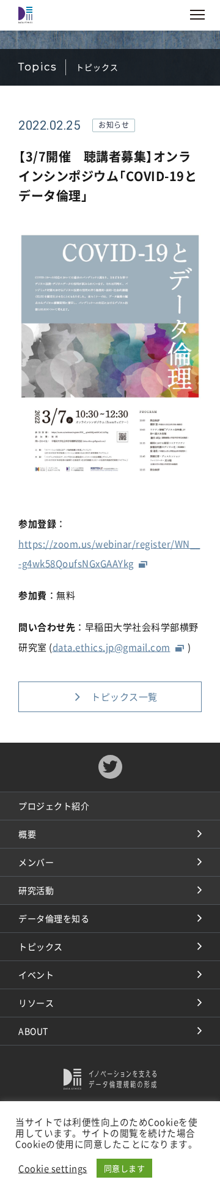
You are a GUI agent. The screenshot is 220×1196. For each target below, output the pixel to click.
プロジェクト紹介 (53, 806)
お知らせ (113, 124)
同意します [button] (124, 1168)
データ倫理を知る (53, 918)
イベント (36, 974)
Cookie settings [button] (52, 1168)
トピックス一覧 (124, 697)
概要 (27, 834)
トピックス (40, 946)
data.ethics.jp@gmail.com (111, 647)
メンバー (36, 862)
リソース (36, 1003)
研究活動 (36, 890)
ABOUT (33, 1031)
